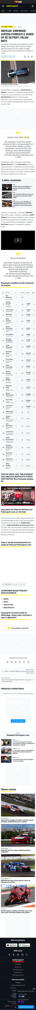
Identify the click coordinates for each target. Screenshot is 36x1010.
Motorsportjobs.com (18, 969)
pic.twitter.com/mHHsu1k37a (18, 152)
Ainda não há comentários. (18, 693)
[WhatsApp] (15, 662)
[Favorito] (28, 56)
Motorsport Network (15, 1006)
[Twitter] (11, 662)
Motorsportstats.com (18, 975)
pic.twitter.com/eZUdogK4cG (18, 273)
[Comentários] (32, 56)
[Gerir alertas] (28, 662)
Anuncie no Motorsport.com (18, 985)
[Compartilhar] (25, 56)
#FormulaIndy (25, 150)
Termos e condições (13, 1001)
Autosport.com (18, 972)
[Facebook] (7, 662)
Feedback (18, 982)
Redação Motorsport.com (8, 56)
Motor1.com (18, 967)
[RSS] (26, 954)
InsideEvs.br (18, 964)
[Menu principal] (3, 6)
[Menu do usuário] (32, 6)
